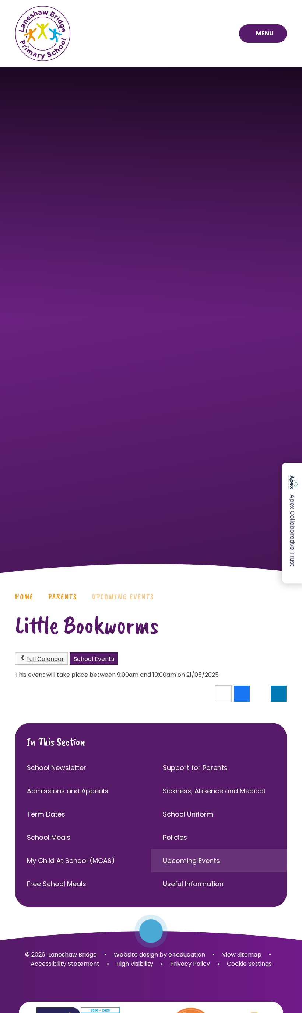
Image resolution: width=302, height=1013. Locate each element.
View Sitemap (241, 954)
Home (24, 596)
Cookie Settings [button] (249, 964)
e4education (186, 954)
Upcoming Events (123, 596)
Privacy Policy (190, 964)
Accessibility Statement (65, 964)
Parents (62, 596)
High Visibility (134, 964)
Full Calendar (45, 659)
